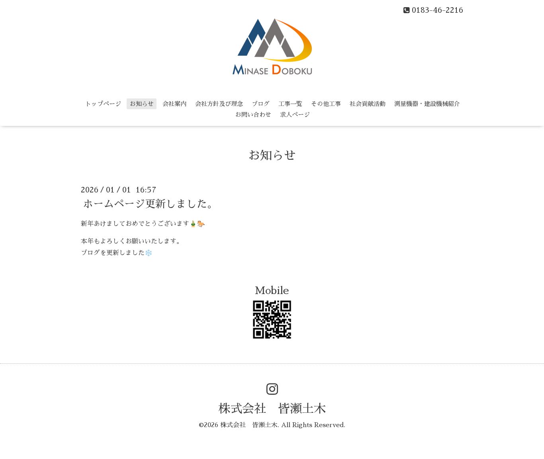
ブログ (261, 104)
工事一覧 (290, 104)
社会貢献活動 (367, 104)
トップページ (103, 104)
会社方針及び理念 (219, 104)
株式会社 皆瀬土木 (272, 409)
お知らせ (142, 104)
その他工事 (326, 104)
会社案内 (174, 104)
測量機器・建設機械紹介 (427, 104)
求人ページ (295, 115)
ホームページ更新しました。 (150, 203)
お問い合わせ (253, 115)
